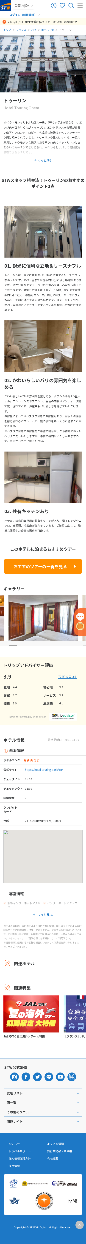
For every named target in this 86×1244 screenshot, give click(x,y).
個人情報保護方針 (20, 1158)
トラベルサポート (20, 1151)
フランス (21, 30)
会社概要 (52, 1158)
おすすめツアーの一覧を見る (40, 566)
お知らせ (14, 1143)
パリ (33, 30)
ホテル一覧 (47, 30)
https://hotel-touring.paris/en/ (44, 769)
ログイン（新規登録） (23, 15)
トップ (7, 30)
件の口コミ (67, 676)
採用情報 (14, 1165)
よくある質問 (55, 1143)
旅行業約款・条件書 (59, 1151)
